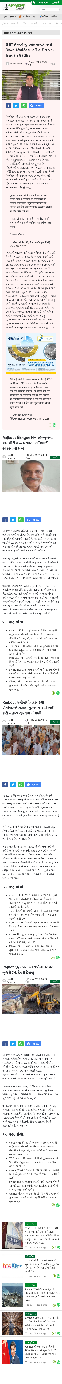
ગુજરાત (13, 16)
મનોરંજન (54, 16)
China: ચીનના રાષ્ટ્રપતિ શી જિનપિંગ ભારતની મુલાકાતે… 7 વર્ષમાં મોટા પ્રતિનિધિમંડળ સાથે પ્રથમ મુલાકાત (34, 685)
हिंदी (33, 2)
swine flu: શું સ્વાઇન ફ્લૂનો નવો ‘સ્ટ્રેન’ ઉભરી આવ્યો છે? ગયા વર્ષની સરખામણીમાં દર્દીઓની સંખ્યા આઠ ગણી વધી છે (34, 673)
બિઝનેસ (35, 23)
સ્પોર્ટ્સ (45, 16)
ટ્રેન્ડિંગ (5, 23)
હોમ (5, 16)
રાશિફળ (25, 23)
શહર (35, 16)
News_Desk (16, 63)
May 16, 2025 (18, 246)
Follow (38, 105)
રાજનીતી (14, 23)
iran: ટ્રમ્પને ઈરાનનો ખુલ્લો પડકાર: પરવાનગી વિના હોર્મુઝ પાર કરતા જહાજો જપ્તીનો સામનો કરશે (34, 661)
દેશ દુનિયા (25, 16)
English (43, 2)
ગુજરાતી (56, 2)
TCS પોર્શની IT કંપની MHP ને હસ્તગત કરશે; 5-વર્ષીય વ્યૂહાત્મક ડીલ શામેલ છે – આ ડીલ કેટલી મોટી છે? (34, 650)
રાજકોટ (54, 457)
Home (7, 32)
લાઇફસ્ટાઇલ (47, 23)
